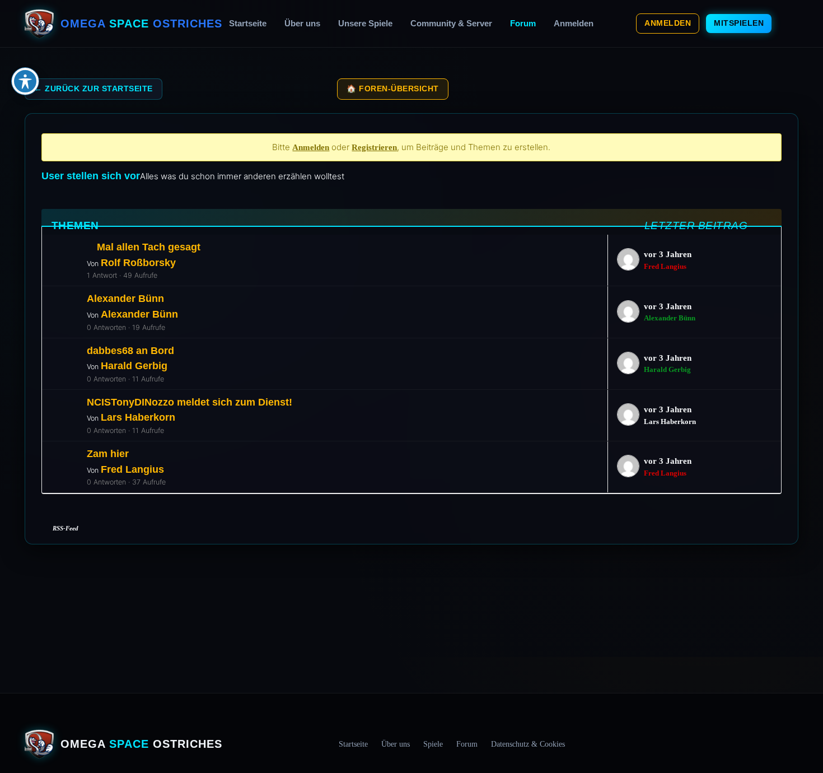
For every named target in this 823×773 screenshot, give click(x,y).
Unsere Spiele (365, 23)
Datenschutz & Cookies (528, 743)
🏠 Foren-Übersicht (393, 89)
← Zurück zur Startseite (93, 89)
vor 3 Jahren (667, 254)
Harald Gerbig (134, 365)
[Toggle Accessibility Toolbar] (25, 81)
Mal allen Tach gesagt (148, 247)
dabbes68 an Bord (130, 350)
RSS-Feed (65, 528)
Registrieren (374, 147)
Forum (523, 23)
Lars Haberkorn (138, 417)
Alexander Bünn (125, 298)
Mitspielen (739, 22)
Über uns (302, 23)
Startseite (247, 23)
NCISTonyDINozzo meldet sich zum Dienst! (189, 402)
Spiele (433, 743)
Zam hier (108, 453)
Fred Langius (665, 267)
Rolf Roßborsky (138, 262)
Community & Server (451, 23)
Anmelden (573, 23)
